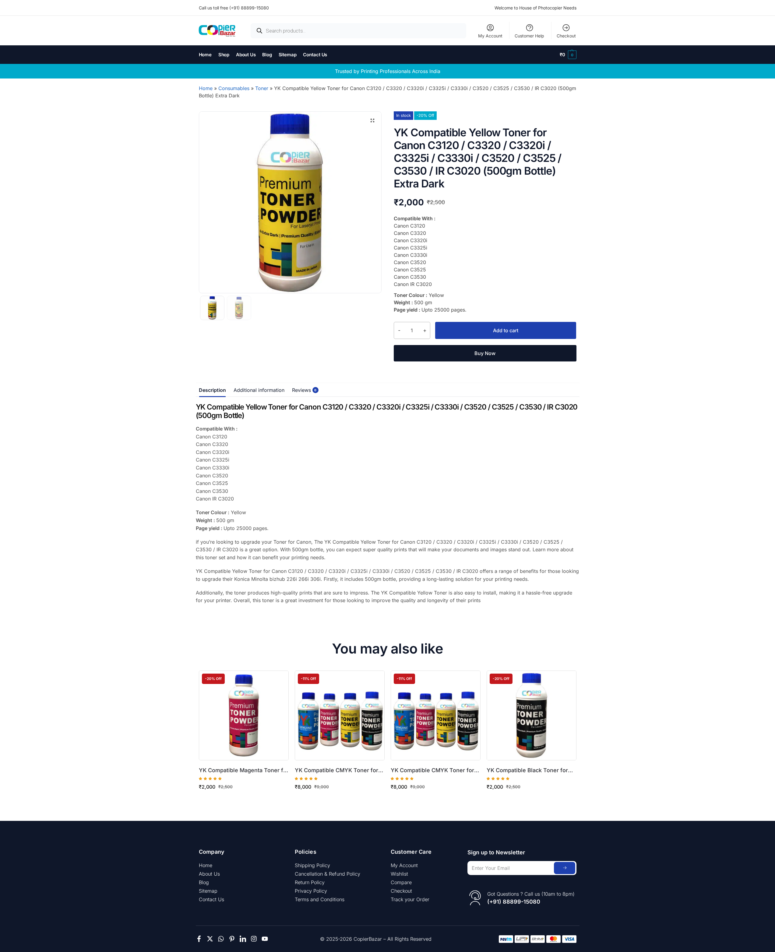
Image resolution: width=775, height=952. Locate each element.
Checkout (566, 35)
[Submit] (564, 868)
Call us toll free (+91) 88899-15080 (234, 7)
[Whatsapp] (221, 939)
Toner (261, 88)
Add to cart (505, 330)
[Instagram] (254, 939)
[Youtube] (265, 939)
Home (206, 88)
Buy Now (484, 353)
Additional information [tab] (259, 390)
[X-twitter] (210, 939)
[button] (568, 55)
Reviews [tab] (303, 390)
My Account (490, 35)
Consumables (233, 88)
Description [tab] (212, 390)
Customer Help (529, 35)
